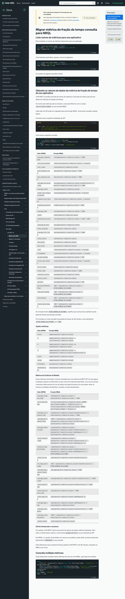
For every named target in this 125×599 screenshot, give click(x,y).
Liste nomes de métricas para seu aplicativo (113, 17)
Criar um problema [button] (90, 18)
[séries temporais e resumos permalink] (59, 526)
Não (118, 39)
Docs (18, 3)
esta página (75, 20)
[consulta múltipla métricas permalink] (64, 553)
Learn (33, 3)
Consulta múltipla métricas (114, 29)
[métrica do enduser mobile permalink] (60, 375)
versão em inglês (56, 20)
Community (26, 3)
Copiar (94, 52)
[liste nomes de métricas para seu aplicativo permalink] (82, 37)
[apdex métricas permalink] (49, 326)
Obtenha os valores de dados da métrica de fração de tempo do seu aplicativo (114, 23)
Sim (111, 39)
